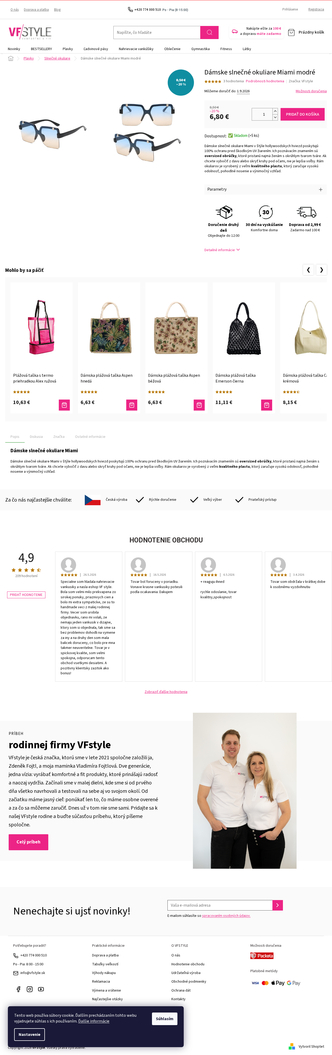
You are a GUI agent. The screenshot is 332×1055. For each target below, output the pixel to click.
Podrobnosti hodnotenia (265, 81)
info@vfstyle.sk (32, 973)
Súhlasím (164, 1019)
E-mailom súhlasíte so (209, 915)
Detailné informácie (219, 250)
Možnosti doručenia (311, 91)
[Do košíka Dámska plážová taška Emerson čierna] (266, 405)
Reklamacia (101, 981)
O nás (14, 9)
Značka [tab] (59, 436)
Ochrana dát (181, 990)
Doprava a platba (36, 9)
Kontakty (178, 999)
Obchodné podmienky (188, 981)
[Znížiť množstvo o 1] (275, 117)
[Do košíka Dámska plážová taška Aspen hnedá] (131, 405)
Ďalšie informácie (93, 1021)
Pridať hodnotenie (26, 595)
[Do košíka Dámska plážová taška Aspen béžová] (199, 405)
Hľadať (209, 32)
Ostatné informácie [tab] (90, 436)
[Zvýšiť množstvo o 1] (275, 111)
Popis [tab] (14, 436)
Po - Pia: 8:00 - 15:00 (28, 964)
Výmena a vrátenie (106, 990)
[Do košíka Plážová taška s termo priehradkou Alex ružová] (64, 405)
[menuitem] (14, 49)
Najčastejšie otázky (107, 999)
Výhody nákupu (104, 973)
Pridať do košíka (302, 114)
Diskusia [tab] (36, 436)
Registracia (316, 9)
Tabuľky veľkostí (105, 964)
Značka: (301, 81)
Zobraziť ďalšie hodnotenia (166, 692)
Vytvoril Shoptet (311, 1046)
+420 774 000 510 (33, 955)
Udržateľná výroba (186, 973)
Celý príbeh (28, 842)
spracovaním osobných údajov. (226, 915)
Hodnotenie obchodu (187, 964)
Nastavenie (29, 1034)
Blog (57, 9)
